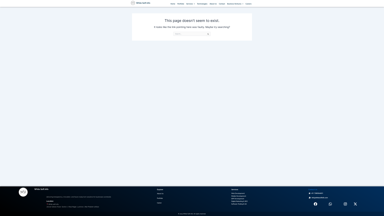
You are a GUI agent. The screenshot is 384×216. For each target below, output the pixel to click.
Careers (249, 4)
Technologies (202, 4)
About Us (213, 4)
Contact (222, 4)
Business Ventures (234, 4)
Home (172, 4)
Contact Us (312, 189)
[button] (190, 4)
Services (189, 4)
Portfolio (180, 4)
